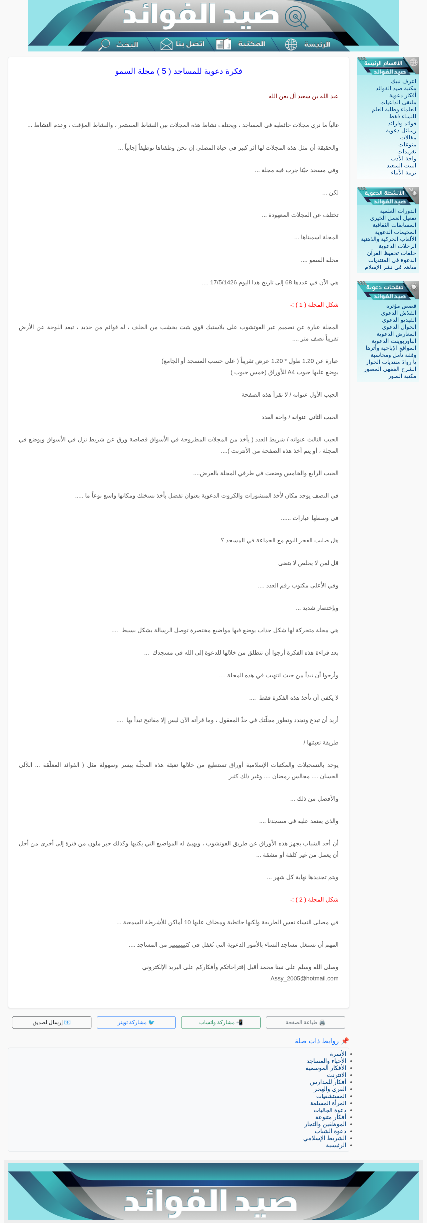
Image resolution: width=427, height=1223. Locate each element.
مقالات (408, 137)
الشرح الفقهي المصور (390, 369)
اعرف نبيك (403, 81)
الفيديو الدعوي (399, 320)
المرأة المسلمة (328, 1103)
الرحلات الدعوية (397, 246)
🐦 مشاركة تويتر (136, 1022)
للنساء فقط (402, 116)
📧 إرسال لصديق (52, 1022)
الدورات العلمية (398, 211)
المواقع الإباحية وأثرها (391, 348)
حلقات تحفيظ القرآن (391, 253)
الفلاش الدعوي (398, 313)
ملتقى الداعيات (398, 102)
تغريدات (406, 151)
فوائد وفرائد (402, 123)
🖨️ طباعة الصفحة (306, 1022)
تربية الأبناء (403, 172)
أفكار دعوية (402, 95)
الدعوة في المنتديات (392, 260)
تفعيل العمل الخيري (393, 218)
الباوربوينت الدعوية (394, 341)
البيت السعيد (401, 165)
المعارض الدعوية (396, 334)
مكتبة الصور (402, 376)
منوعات (407, 144)
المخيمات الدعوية (395, 232)
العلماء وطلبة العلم (394, 109)
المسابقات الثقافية (394, 225)
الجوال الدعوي (399, 327)
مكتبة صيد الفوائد (396, 88)
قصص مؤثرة (401, 306)
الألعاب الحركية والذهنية (388, 239)
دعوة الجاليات (330, 1110)
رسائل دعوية (401, 130)
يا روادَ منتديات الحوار (391, 362)
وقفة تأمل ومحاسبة (393, 355)
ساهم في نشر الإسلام (390, 267)
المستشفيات (331, 1096)
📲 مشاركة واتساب (221, 1022)
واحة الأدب (403, 158)
